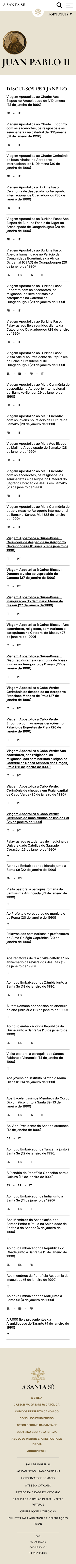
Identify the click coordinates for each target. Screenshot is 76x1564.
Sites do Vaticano (38, 1485)
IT (19, 113)
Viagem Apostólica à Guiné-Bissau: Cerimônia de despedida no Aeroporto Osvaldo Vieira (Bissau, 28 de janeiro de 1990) (37, 544)
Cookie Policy (38, 1547)
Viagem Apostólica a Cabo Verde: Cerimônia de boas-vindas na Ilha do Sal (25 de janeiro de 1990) (37, 818)
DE (8, 1138)
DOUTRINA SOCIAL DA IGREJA (37, 1431)
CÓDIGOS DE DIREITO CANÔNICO (37, 1411)
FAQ (38, 1536)
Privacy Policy (38, 1553)
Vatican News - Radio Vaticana (38, 1471)
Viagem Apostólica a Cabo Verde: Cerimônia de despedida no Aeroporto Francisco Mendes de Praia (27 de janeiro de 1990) (36, 694)
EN (8, 275)
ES (20, 275)
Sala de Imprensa (38, 1464)
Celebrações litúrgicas (38, 1511)
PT (19, 559)
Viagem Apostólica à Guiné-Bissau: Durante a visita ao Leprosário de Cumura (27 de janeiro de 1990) (34, 574)
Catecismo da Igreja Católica (37, 1404)
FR (8, 113)
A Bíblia (36, 1397)
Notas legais (38, 1541)
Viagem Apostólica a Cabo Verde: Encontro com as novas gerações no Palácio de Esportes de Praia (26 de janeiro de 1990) (35, 725)
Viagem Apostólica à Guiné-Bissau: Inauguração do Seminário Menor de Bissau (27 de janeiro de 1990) (34, 601)
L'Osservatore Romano (38, 1478)
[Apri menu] (69, 5)
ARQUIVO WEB (36, 1451)
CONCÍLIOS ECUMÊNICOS (37, 1418)
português (58, 15)
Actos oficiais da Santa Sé (36, 1425)
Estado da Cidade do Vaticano (38, 1492)
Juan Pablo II (36, 62)
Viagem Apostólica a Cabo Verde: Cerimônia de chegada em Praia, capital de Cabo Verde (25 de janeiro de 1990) (37, 790)
